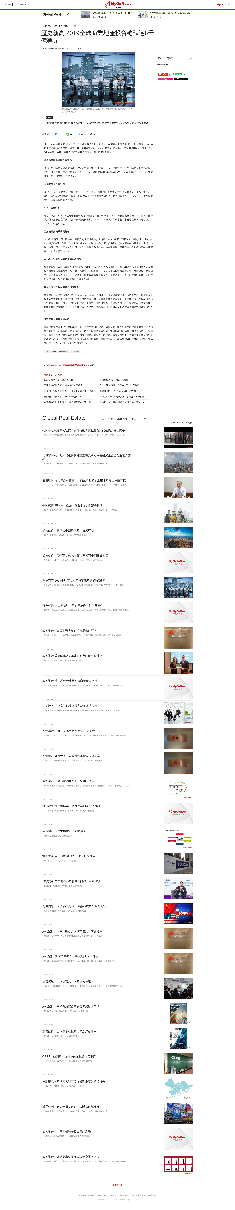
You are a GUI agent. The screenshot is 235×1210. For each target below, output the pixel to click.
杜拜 (110, 418)
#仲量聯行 (63, 352)
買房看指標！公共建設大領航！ (59, 380)
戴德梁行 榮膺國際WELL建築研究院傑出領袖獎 (72, 655)
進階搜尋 (23, 4)
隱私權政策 (123, 1195)
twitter (83, 134)
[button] (76, 14)
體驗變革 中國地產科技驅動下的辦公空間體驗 (71, 881)
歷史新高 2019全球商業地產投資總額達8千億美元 (73, 580)
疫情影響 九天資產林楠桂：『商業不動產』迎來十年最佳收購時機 (84, 480)
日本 (101, 418)
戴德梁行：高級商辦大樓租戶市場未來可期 (69, 630)
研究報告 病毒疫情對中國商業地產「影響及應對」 (74, 605)
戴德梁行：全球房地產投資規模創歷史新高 (69, 1031)
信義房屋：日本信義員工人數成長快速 (66, 981)
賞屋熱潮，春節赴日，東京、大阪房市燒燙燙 (70, 1106)
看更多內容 (117, 1185)
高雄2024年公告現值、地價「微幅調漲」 (120, 391)
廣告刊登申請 (136, 1195)
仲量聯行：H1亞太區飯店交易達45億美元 (68, 730)
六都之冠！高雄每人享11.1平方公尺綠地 (120, 385)
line (71, 134)
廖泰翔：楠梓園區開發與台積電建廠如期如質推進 (68, 391)
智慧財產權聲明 (150, 1195)
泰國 (134, 418)
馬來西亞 (122, 418)
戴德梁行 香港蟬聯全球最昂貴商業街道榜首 (69, 680)
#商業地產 (75, 352)
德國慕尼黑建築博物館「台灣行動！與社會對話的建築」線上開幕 (83, 430)
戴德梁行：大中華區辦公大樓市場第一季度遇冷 (72, 931)
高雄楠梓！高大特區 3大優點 (114, 380)
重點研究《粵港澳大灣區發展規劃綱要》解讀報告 (73, 1081)
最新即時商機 (162, 64)
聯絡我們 (82, 1195)
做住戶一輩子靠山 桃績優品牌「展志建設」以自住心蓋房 (128, 402)
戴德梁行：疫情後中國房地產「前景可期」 (69, 530)
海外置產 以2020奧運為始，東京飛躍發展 (68, 856)
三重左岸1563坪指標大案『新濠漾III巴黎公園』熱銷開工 (128, 396)
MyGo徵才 (102, 1195)
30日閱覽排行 (167, 58)
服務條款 (112, 1195)
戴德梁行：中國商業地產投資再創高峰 (66, 1131)
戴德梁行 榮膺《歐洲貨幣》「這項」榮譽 (68, 781)
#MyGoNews (50, 352)
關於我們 (91, 1195)
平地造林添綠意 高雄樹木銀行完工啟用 (63, 385)
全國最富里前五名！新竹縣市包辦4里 (62, 396)
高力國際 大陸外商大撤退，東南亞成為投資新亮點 (74, 906)
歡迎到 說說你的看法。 (71, 365)
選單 (9, 4)
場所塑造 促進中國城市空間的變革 (64, 831)
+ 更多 (190, 59)
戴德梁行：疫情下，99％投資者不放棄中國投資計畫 (75, 555)
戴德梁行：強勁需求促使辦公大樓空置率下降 (70, 1156)
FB (59, 134)
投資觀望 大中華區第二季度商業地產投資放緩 (71, 806)
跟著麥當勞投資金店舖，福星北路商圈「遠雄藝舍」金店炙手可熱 (76, 402)
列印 (95, 134)
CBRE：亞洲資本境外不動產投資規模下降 (69, 1056)
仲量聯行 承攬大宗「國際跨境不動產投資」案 (71, 756)
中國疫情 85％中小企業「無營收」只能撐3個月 (72, 505)
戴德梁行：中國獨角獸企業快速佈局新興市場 (70, 1006)
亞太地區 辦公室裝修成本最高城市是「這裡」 (71, 705)
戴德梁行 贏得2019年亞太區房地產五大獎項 (70, 956)
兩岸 (143, 418)
